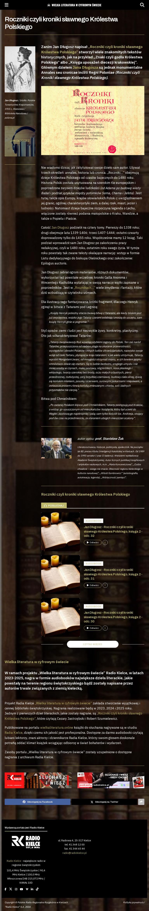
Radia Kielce (14, 732)
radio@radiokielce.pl (74, 853)
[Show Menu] (6, 5)
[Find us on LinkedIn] (32, 889)
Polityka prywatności (133, 902)
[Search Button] (142, 5)
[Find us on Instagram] (16, 889)
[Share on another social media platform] (141, 802)
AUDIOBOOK (93, 520)
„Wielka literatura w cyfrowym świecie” (63, 703)
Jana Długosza (85, 67)
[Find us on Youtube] (21, 889)
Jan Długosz (60, 227)
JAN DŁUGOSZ (20, 140)
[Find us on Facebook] (5, 889)
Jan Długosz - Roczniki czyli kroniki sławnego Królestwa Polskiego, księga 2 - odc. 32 (113, 531)
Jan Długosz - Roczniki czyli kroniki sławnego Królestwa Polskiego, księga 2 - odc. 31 (113, 574)
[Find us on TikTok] (37, 889)
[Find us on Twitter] (10, 889)
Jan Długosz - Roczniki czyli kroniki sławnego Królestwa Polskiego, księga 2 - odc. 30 (113, 617)
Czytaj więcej (92, 644)
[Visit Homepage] (74, 4)
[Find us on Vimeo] (27, 889)
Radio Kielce (14, 861)
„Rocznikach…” (84, 287)
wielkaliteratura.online (56, 727)
